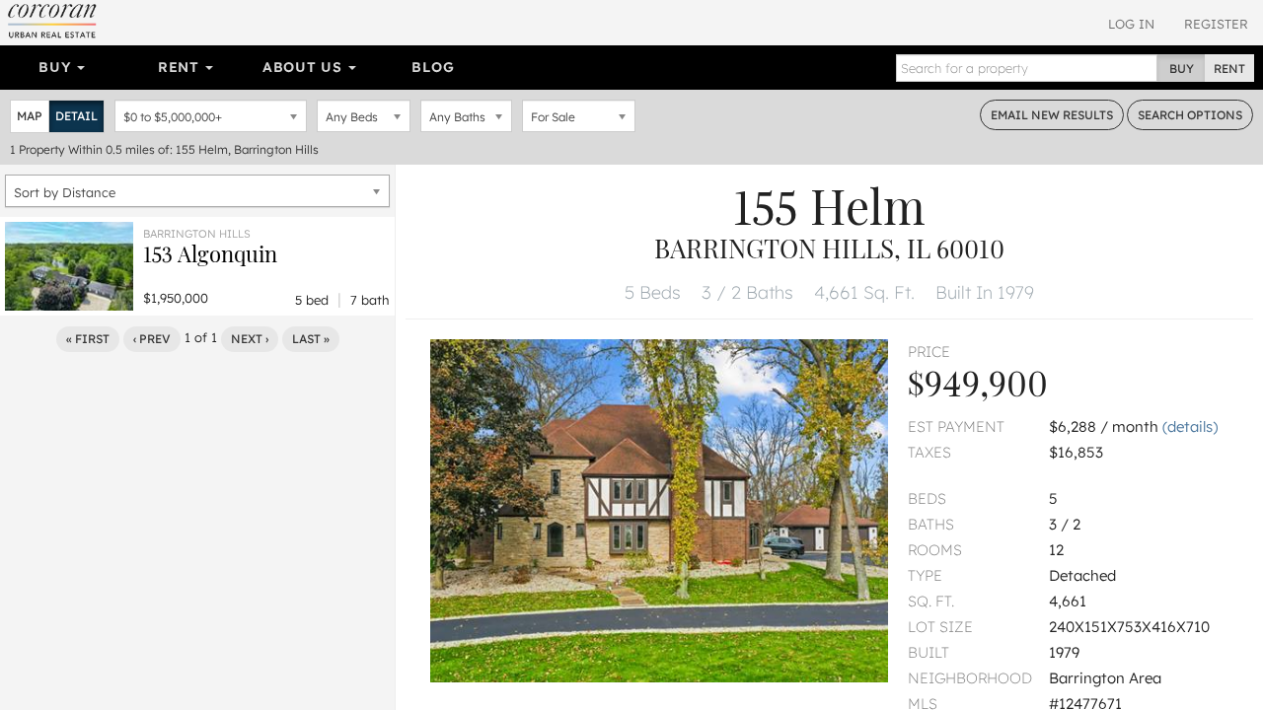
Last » (311, 338)
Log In (1131, 24)
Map (29, 115)
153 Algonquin (210, 253)
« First (88, 338)
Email (1052, 114)
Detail (76, 115)
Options (1190, 114)
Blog (432, 67)
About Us (304, 67)
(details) (1190, 426)
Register (1216, 24)
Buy (56, 67)
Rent (181, 67)
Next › (249, 338)
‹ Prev (152, 338)
